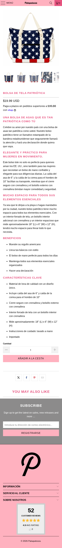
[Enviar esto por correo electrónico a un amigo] (42, 377)
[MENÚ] (1, 3)
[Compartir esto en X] (18, 377)
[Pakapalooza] (30, 3)
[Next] (56, 38)
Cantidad (7, 344)
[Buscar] (51, 3)
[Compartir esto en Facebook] (26, 377)
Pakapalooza (34, 541)
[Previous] (5, 38)
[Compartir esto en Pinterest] (34, 377)
